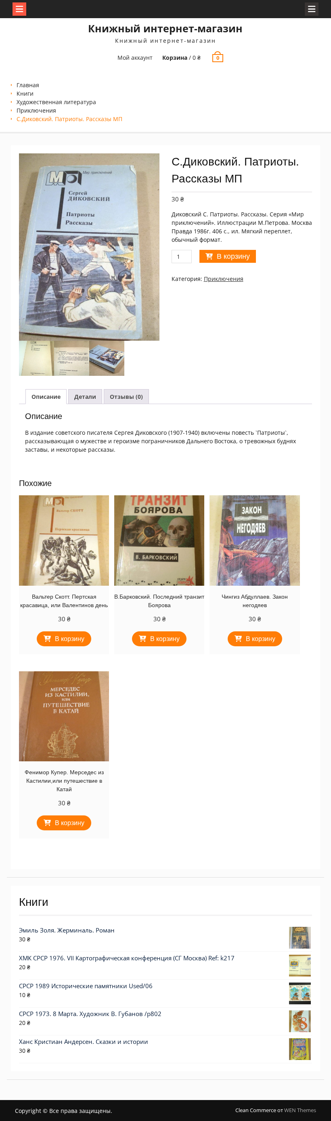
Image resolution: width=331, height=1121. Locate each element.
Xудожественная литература (56, 102)
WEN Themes (300, 1110)
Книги (25, 93)
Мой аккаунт (135, 57)
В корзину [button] (69, 638)
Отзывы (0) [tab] (126, 396)
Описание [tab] (46, 396)
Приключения (36, 110)
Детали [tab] (85, 396)
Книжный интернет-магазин (165, 28)
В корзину (233, 256)
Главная (28, 85)
